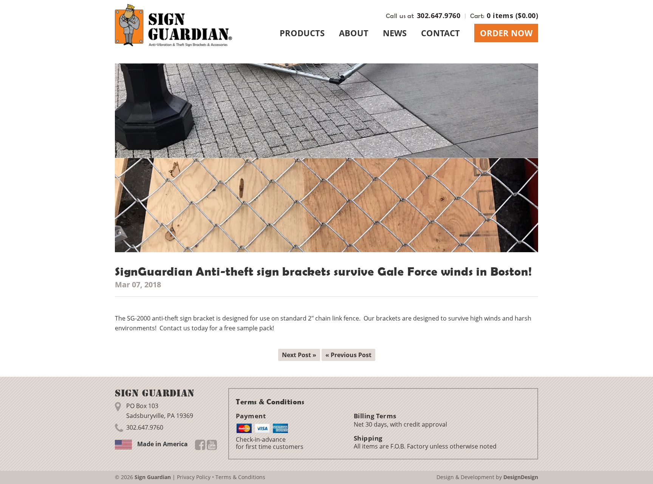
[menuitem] (302, 33)
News (395, 33)
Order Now (506, 33)
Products (302, 33)
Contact (440, 33)
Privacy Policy (193, 477)
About (353, 33)
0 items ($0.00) (512, 15)
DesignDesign (520, 477)
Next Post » (299, 355)
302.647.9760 (438, 15)
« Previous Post (348, 355)
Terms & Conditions (240, 477)
